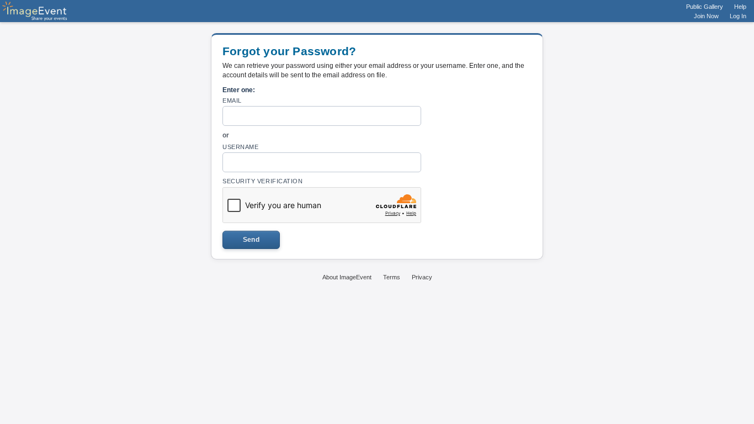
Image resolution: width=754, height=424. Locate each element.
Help (740, 6)
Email (232, 100)
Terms (391, 277)
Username (240, 147)
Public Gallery (704, 6)
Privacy (422, 277)
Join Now (706, 16)
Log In (738, 16)
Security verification (262, 181)
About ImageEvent (346, 277)
